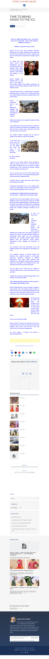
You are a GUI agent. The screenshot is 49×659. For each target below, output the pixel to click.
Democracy (26, 591)
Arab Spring (20, 557)
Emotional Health (13, 573)
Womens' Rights (13, 574)
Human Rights (18, 23)
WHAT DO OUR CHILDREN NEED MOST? (21, 523)
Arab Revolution (13, 557)
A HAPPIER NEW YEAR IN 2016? (19, 526)
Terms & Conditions (24, 648)
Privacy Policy (32, 640)
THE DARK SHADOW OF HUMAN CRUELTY (22, 520)
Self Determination (29, 573)
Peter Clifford (26, 23)
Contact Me (17, 648)
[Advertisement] (25, 341)
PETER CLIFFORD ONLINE (24, 1)
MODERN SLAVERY (16, 517)
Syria (20, 593)
